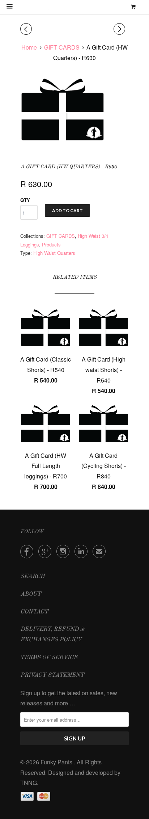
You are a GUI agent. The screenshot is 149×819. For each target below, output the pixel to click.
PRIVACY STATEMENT (52, 675)
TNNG (28, 782)
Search (32, 576)
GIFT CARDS (60, 235)
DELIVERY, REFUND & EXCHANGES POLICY (52, 634)
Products (51, 244)
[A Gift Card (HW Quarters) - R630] (62, 109)
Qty (25, 200)
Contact (34, 612)
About (30, 594)
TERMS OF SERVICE (48, 657)
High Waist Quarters (54, 252)
